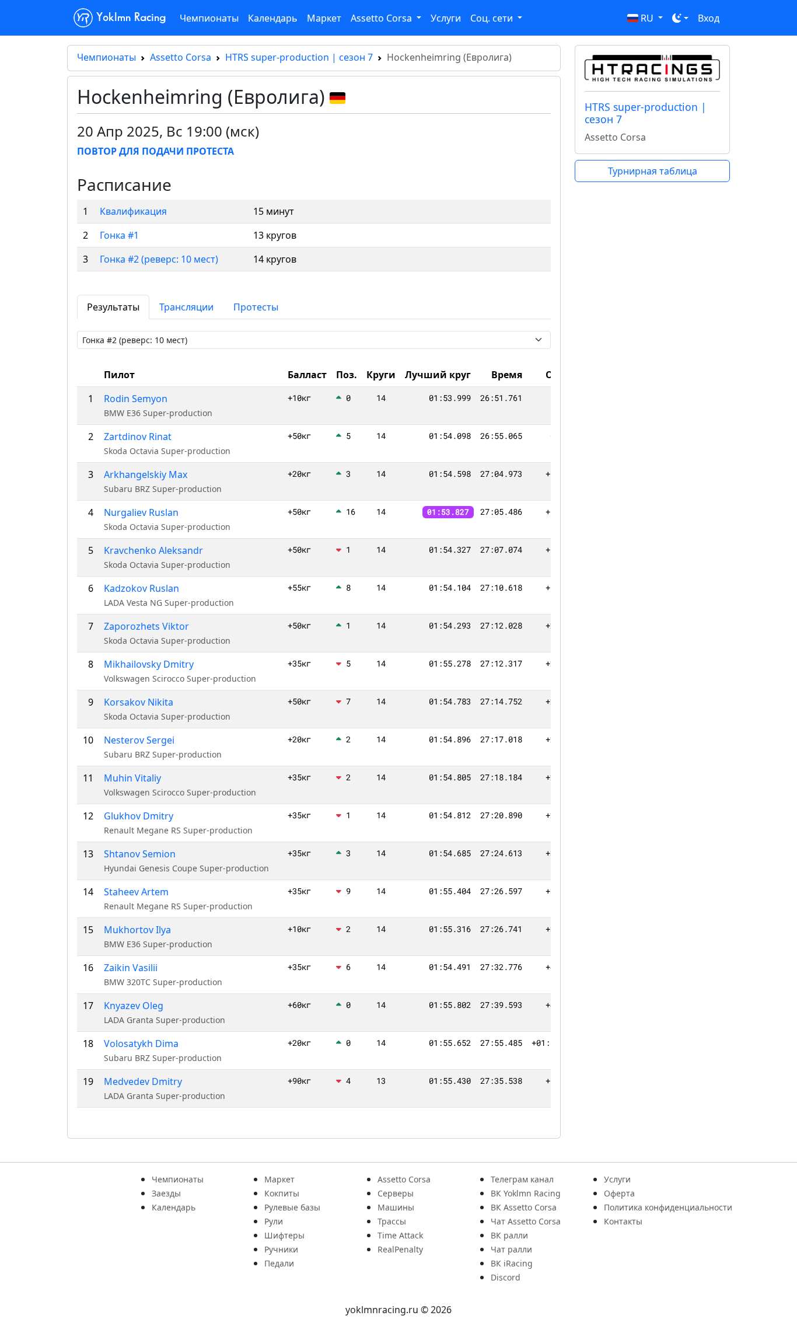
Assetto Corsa (180, 57)
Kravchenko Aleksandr (153, 550)
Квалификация (133, 211)
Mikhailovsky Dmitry (149, 664)
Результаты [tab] (113, 307)
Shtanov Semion (140, 853)
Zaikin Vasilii (131, 967)
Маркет (324, 18)
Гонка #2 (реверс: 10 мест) (159, 259)
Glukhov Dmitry (138, 815)
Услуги (446, 18)
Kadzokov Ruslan (141, 588)
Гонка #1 (119, 235)
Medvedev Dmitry (143, 1081)
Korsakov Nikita (138, 702)
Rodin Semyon (135, 398)
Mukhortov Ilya (137, 929)
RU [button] (647, 18)
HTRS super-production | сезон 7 (299, 57)
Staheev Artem (136, 891)
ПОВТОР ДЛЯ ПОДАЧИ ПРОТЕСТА (155, 151)
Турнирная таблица (652, 171)
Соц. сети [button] (492, 18)
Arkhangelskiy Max (145, 474)
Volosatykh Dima (141, 1043)
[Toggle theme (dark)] (680, 18)
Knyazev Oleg (133, 1005)
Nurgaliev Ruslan (141, 512)
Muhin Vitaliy (132, 778)
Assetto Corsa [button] (382, 18)
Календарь (273, 18)
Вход (708, 18)
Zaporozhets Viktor (146, 626)
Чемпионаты (209, 18)
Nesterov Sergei (139, 740)
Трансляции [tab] (186, 307)
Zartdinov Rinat (138, 436)
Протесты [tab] (255, 307)
